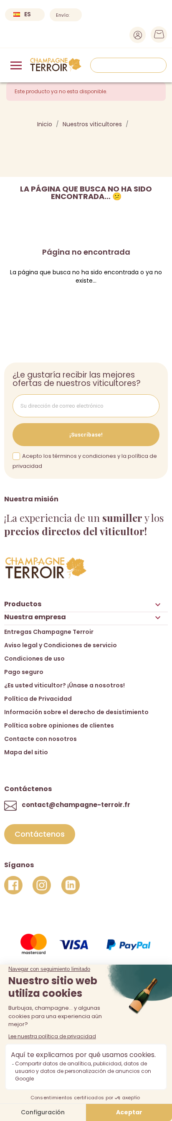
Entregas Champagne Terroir (49, 632)
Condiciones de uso (34, 658)
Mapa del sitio (26, 752)
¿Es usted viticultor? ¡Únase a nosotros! (64, 685)
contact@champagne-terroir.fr (76, 804)
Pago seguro (23, 672)
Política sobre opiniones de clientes (59, 725)
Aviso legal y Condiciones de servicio (60, 645)
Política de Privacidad (38, 699)
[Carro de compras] (156, 36)
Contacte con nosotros (40, 739)
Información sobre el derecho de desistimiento (76, 712)
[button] (39, 834)
